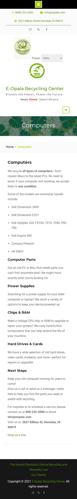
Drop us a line (17, 435)
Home (10, 147)
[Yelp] (38, 492)
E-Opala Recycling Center (35, 88)
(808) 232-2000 (24, 13)
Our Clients (38, 475)
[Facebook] (44, 492)
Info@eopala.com (54, 13)
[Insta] (33, 492)
